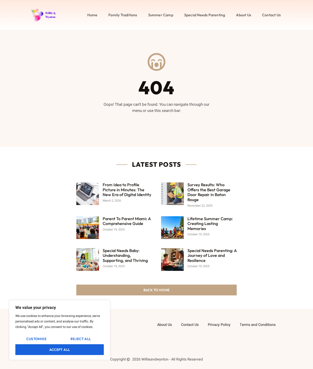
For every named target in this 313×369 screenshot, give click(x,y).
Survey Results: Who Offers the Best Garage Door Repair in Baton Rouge (208, 192)
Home (92, 15)
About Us (243, 15)
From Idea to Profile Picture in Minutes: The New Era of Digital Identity (127, 189)
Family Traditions (122, 15)
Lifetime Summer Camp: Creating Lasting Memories (210, 223)
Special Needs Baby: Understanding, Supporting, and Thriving (125, 255)
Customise (36, 339)
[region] (59, 330)
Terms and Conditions (258, 324)
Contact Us (271, 15)
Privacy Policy (219, 324)
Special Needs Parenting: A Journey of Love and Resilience (212, 255)
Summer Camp (160, 15)
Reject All (81, 339)
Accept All (59, 349)
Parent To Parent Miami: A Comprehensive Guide (127, 221)
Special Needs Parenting (204, 15)
